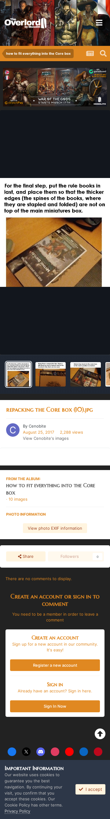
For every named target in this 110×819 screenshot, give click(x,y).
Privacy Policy (17, 811)
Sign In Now (55, 706)
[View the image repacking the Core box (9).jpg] (50, 374)
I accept (92, 789)
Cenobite (37, 426)
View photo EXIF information (55, 528)
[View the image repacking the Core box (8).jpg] (85, 374)
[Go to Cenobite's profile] (13, 430)
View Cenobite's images (46, 438)
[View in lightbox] (55, 232)
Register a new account (55, 665)
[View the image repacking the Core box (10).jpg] (18, 374)
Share (27, 556)
